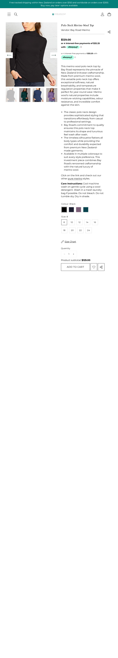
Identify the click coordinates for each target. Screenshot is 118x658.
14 (87, 222)
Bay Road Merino (80, 30)
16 (95, 222)
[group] (11, 95)
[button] (109, 14)
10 (72, 222)
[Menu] (9, 14)
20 (72, 230)
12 (79, 222)
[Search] (16, 14)
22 (80, 230)
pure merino (75, 178)
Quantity (65, 248)
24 (88, 230)
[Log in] (102, 14)
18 (64, 230)
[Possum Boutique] (59, 15)
